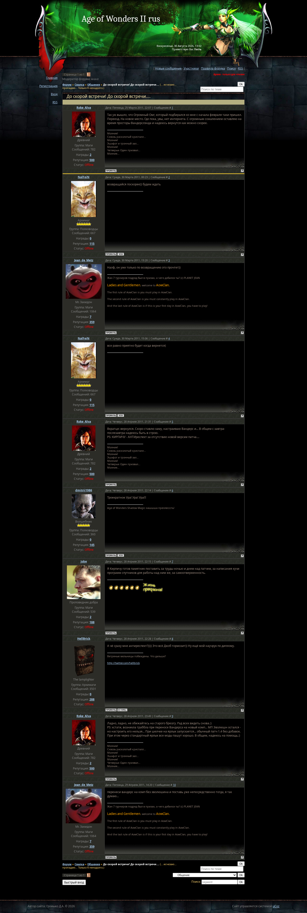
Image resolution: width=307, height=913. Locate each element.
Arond (95, 79)
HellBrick (83, 639)
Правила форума (213, 68)
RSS (55, 102)
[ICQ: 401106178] (120, 254)
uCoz (276, 906)
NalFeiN (83, 177)
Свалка (79, 84)
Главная (52, 78)
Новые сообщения (168, 68)
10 (174, 785)
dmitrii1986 (83, 490)
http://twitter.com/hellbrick (123, 663)
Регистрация (48, 86)
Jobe (84, 561)
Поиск (231, 68)
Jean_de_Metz (83, 260)
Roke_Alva (84, 108)
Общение (93, 84)
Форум (66, 84)
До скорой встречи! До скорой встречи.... (131, 84)
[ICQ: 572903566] (120, 555)
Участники (191, 68)
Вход (54, 94)
